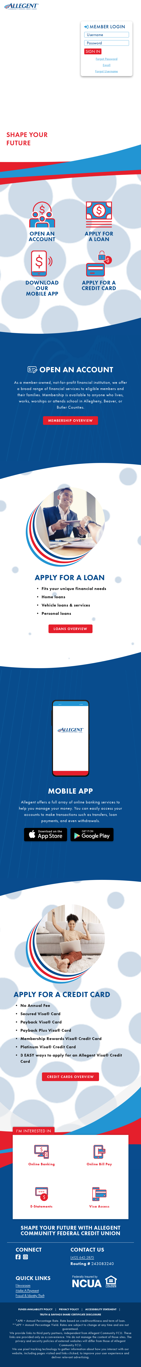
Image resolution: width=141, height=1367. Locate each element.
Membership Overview (70, 420)
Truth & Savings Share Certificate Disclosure (70, 1314)
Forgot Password (106, 59)
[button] (106, 26)
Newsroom (23, 1285)
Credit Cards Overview (70, 1077)
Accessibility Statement (100, 1309)
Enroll (107, 65)
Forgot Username (106, 71)
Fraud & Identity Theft (30, 1295)
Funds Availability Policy (35, 1309)
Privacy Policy (69, 1309)
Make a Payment (27, 1290)
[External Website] (87, 1286)
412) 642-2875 (83, 1257)
